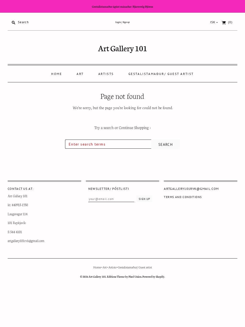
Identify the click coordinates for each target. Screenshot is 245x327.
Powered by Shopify (153, 276)
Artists (106, 74)
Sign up (126, 22)
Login (118, 22)
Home (56, 74)
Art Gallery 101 (122, 47)
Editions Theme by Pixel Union (124, 276)
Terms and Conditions (183, 197)
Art (80, 74)
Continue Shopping (135, 127)
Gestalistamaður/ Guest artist (161, 74)
